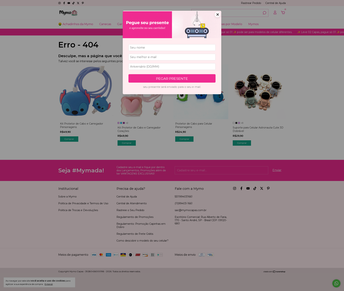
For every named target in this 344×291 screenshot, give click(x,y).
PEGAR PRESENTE (172, 78)
